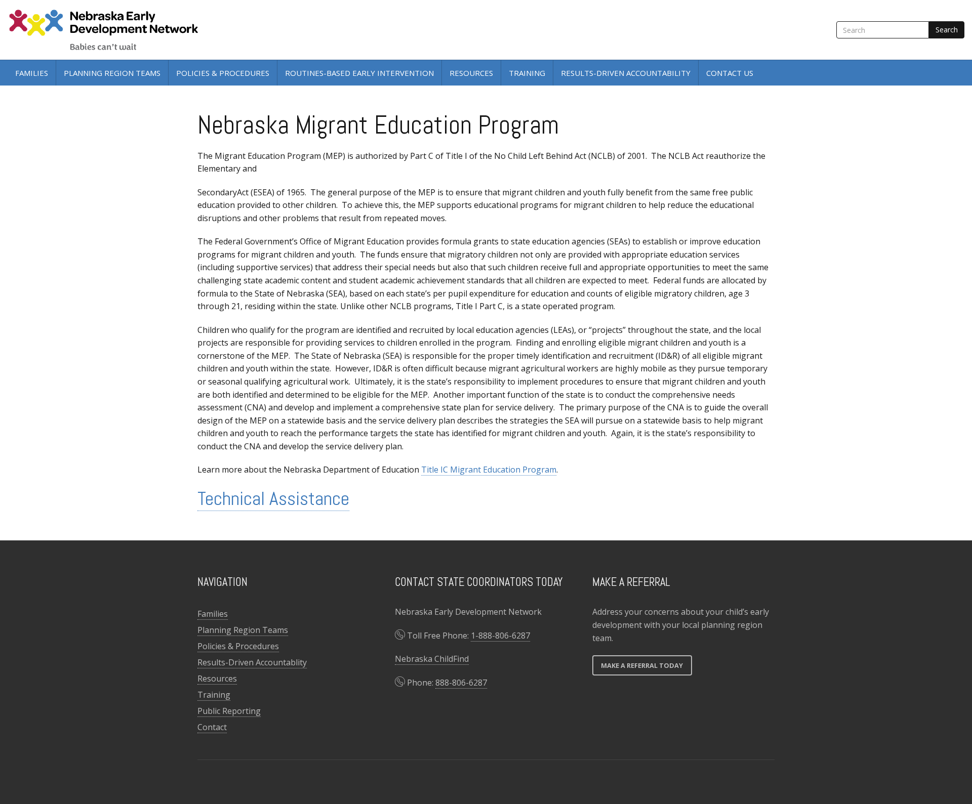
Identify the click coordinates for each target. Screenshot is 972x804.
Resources (471, 73)
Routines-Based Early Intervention (359, 73)
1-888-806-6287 (500, 635)
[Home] (106, 30)
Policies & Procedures (222, 73)
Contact (212, 727)
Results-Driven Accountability (626, 73)
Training (527, 73)
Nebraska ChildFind (432, 658)
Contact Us (729, 73)
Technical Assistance (273, 498)
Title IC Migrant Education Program (488, 469)
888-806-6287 (461, 682)
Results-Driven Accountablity (252, 662)
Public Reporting (229, 710)
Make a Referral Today (642, 665)
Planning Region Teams (112, 73)
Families (31, 73)
